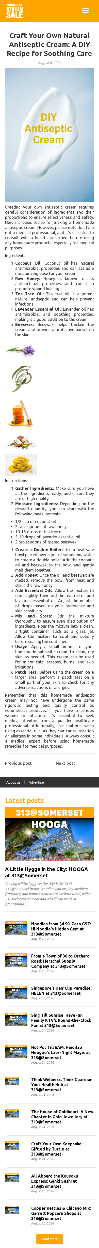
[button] (85, 11)
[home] (13, 11)
